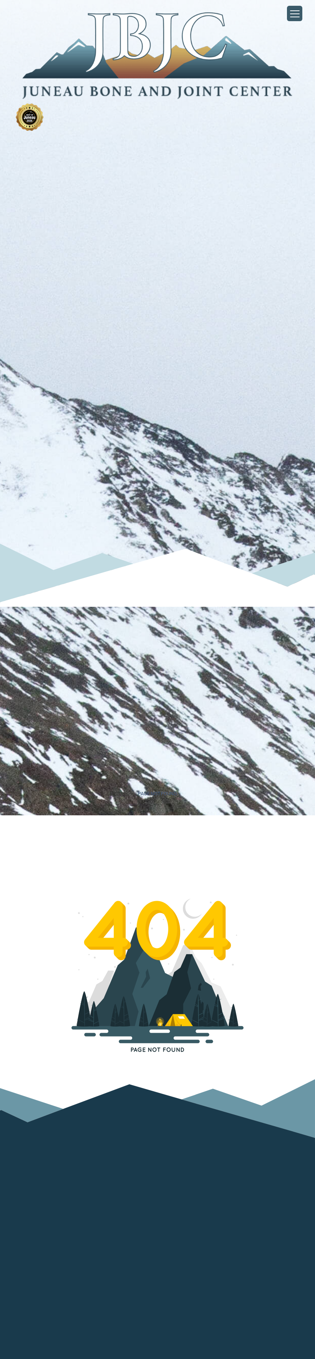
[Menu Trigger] (294, 13)
